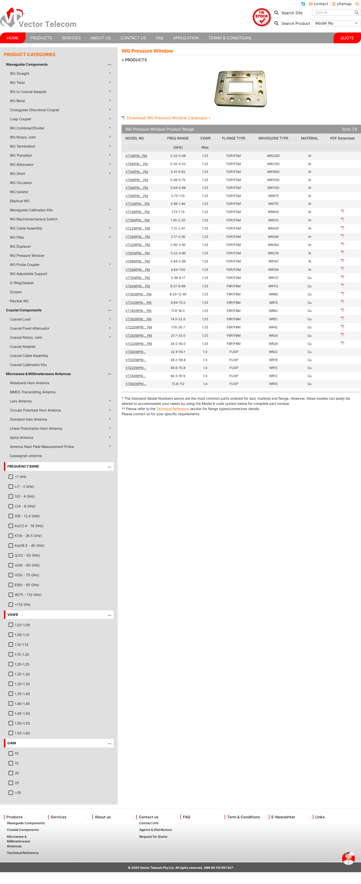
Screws (16, 292)
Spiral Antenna (21, 437)
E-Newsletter (283, 817)
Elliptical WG (19, 201)
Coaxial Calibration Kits (28, 365)
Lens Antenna (21, 401)
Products (14, 817)
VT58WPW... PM (137, 270)
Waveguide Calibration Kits (31, 210)
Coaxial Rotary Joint (26, 337)
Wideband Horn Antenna (29, 383)
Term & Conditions (243, 817)
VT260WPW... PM (138, 335)
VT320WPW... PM (138, 344)
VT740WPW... (135, 376)
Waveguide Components (27, 64)
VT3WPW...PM (136, 156)
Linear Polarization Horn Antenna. (36, 428)
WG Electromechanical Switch (33, 219)
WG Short (17, 173)
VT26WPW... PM (137, 237)
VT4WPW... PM (136, 164)
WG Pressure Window (27, 255)
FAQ (186, 817)
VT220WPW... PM (138, 327)
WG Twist (17, 82)
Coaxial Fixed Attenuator (29, 328)
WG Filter (17, 237)
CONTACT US (133, 37)
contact (321, 3)
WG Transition (21, 155)
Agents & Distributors (155, 830)
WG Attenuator (21, 164)
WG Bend (17, 101)
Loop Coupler (20, 119)
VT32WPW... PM (137, 245)
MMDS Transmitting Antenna (33, 392)
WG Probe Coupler (25, 264)
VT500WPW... (135, 360)
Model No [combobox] (324, 23)
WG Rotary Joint (23, 137)
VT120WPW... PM (138, 303)
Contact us (148, 817)
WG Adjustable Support (28, 274)
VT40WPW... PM (137, 253)
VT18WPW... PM (137, 220)
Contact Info (149, 823)
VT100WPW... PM (138, 294)
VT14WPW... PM (137, 212)
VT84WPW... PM (137, 286)
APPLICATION (186, 37)
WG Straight (19, 73)
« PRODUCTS (134, 59)
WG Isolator (19, 192)
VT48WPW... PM (137, 261)
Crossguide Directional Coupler (34, 110)
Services (58, 817)
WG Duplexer (20, 246)
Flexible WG (19, 301)
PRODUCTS (41, 37)
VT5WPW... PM (136, 172)
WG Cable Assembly (26, 228)
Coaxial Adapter (23, 346)
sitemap (344, 3)
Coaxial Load (20, 319)
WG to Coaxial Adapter (28, 92)
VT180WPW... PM (138, 319)
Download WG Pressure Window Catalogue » (169, 117)
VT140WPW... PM (138, 311)
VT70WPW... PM (137, 278)
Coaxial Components (24, 310)
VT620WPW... (135, 368)
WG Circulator (21, 183)
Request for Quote (153, 836)
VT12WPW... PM (137, 204)
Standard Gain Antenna (28, 419)
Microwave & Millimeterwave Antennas (38, 374)
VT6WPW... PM (136, 180)
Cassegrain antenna (26, 456)
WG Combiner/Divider (27, 128)
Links (320, 817)
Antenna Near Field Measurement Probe (42, 446)
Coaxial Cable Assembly (29, 355)
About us (103, 817)
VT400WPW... (135, 352)
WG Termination (22, 146)
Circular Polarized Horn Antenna (35, 410)
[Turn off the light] (357, 3)
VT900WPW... (135, 384)
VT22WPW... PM (137, 228)
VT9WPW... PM (136, 196)
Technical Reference (172, 409)
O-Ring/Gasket (22, 283)
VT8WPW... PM (136, 188)
